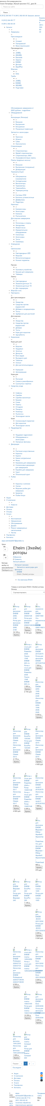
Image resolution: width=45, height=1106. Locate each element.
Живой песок (20, 227)
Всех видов (20, 355)
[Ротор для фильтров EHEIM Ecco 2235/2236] (39, 1000)
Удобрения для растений (25, 314)
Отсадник (19, 407)
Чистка (13, 532)
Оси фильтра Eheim (25, 579)
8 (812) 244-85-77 (6, 15)
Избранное (17, 557)
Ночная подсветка (22, 260)
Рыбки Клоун (20, 495)
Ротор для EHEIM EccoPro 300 (28, 896)
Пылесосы (19, 414)
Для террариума (22, 288)
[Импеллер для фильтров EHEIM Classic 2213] (17, 736)
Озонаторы (20, 234)
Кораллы (19, 453)
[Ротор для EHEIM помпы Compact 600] (28, 1040)
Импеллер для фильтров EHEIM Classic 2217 (17, 798)
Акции (8, 497)
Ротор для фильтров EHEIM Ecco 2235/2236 (39, 1013)
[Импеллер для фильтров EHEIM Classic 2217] (17, 783)
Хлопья (18, 362)
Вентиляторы (21, 183)
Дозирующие (20, 169)
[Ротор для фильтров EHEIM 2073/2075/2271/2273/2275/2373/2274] (39, 649)
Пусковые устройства (24, 269)
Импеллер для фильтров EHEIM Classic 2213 (17, 751)
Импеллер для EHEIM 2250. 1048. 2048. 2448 (39, 705)
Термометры (20, 185)
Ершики (18, 400)
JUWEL (18, 53)
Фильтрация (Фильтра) (19, 117)
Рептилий (19, 379)
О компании (10, 500)
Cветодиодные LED (23, 253)
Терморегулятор (22, 190)
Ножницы (19, 411)
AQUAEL (19, 55)
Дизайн (13, 525)
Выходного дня (21, 358)
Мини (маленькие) (23, 46)
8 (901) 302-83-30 (20, 15)
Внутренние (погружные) (25, 167)
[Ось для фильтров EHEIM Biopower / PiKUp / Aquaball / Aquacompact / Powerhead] (39, 830)
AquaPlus (19, 67)
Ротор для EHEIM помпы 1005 (39, 896)
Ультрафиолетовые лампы (26, 158)
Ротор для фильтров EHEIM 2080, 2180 (17, 625)
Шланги (18, 139)
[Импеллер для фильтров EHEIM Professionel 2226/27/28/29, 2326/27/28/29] (17, 958)
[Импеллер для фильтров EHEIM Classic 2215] (39, 736)
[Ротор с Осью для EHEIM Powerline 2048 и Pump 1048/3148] (28, 783)
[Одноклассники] (41, 1076)
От (4, 546)
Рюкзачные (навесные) (24, 129)
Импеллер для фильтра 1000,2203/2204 (19, 1049)
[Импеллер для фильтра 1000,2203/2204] (17, 1039)
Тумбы (13, 76)
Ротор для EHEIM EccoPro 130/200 (28, 744)
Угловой (19, 41)
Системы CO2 (21, 195)
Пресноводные (16, 36)
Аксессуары (20, 211)
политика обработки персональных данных (24, 1103)
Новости (14, 504)
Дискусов (19, 353)
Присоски (19, 137)
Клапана (19, 213)
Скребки (19, 395)
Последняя (17, 1067)
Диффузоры (20, 199)
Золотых (19, 351)
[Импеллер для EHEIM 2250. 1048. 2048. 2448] (39, 688)
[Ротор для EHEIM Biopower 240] (17, 886)
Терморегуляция (17, 172)
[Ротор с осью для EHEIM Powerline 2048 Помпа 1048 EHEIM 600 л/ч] (28, 653)
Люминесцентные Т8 (24, 286)
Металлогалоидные (23, 258)
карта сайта (11, 1104)
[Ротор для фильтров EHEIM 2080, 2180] (17, 612)
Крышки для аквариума (24, 272)
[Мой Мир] (41, 1078)
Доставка (9, 507)
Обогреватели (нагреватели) (21, 177)
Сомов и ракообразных (24, 381)
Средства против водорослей (22, 305)
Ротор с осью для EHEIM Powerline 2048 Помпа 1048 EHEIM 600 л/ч (27, 674)
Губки (18, 141)
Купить (16, 635)
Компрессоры (21, 209)
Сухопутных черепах (23, 383)
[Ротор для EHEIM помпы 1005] (39, 886)
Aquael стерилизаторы (24, 153)
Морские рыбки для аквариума (23, 489)
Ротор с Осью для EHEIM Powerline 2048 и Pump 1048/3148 (28, 799)
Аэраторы (14, 204)
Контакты (9, 537)
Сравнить (18, 559)
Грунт (18, 472)
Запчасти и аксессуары (19, 132)
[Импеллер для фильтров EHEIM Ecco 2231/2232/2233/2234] (39, 956)
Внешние (19, 122)
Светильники (16, 248)
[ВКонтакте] (41, 1073)
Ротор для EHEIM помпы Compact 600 (28, 1053)
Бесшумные (20, 126)
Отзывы (9, 511)
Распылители (21, 216)
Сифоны (19, 393)
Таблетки (19, 360)
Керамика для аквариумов (26, 463)
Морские (14, 69)
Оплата (9, 509)
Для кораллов (21, 423)
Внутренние (20, 124)
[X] (41, 1080)
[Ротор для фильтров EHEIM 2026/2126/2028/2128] (28, 611)
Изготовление (16, 518)
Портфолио (10, 535)
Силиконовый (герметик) (25, 421)
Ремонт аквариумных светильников (19, 529)
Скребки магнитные (23, 397)
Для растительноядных (24, 365)
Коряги (18, 456)
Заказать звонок (34, 15)
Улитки (18, 486)
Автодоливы (20, 225)
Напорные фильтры (23, 442)
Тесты (18, 239)
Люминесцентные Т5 (24, 283)
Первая (15, 1063)
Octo (17, 74)
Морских (19, 346)
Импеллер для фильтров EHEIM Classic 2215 (39, 751)
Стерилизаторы (21, 151)
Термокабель (21, 188)
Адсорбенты (20, 334)
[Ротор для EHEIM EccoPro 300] (28, 886)
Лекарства (19, 302)
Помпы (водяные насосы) (20, 160)
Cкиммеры (20, 241)
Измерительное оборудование (21, 231)
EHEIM (18, 62)
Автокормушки (21, 372)
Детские (19, 64)
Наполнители (21, 144)
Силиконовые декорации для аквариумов (25, 466)
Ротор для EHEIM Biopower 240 (17, 896)
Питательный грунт (23, 474)
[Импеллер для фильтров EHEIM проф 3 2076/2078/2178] (39, 783)
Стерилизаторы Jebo (23, 155)
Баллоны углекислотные (25, 197)
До (4, 554)
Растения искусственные (25, 451)
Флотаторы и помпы (23, 223)
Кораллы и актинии (23, 483)
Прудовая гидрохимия (24, 435)
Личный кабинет (19, 561)
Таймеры (19, 274)
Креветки (19, 493)
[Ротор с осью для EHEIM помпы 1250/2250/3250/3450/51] (28, 954)
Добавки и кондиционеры (25, 309)
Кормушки (19, 369)
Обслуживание (16, 523)
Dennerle (19, 57)
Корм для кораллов (23, 332)
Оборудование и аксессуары (22, 438)
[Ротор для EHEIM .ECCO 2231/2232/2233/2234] (39, 916)
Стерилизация (16, 146)
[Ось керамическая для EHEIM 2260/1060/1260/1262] (39, 611)
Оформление (16, 521)
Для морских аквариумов (20, 218)
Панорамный (21, 43)
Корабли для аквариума (25, 469)
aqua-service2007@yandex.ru (13, 540)
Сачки (18, 402)
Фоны (18, 460)
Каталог (9, 27)
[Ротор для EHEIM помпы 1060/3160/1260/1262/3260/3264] (28, 999)
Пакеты (18, 404)
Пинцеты (19, 409)
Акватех (18, 60)
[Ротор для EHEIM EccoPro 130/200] (28, 734)
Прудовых (19, 348)
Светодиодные (21, 281)
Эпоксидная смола (23, 416)
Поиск (5, 12)
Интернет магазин (21, 565)
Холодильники (21, 181)
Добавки (19, 327)
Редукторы (20, 202)
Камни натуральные (23, 458)
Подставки (19, 87)
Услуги (8, 514)
